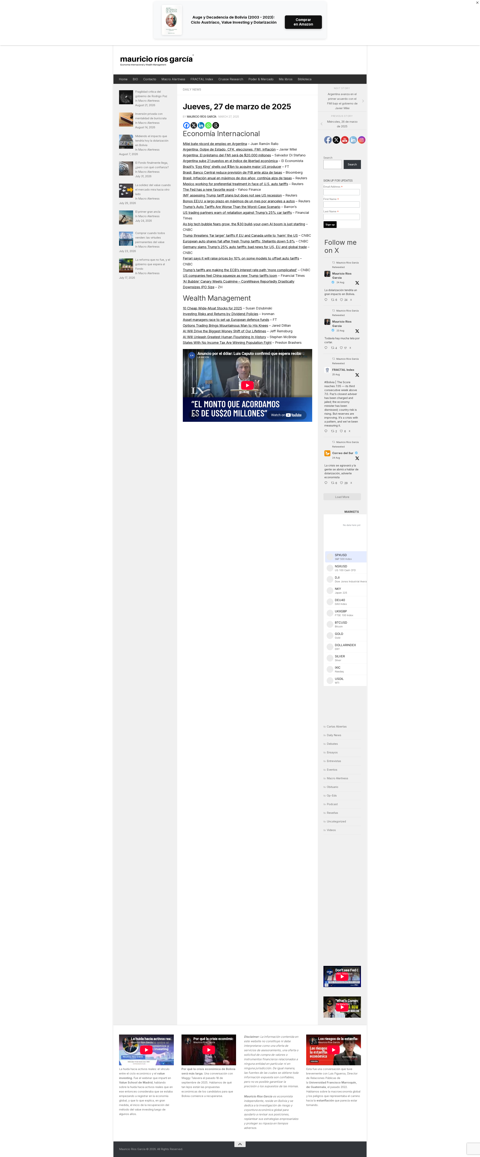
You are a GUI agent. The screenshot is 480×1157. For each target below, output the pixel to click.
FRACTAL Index (201, 79)
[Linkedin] (201, 125)
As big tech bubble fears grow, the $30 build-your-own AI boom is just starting (244, 224)
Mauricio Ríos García (201, 116)
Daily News (192, 89)
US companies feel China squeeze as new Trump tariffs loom (230, 276)
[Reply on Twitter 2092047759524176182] (326, 431)
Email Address (333, 186)
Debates (332, 744)
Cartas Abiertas (337, 726)
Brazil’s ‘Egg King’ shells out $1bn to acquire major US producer (232, 167)
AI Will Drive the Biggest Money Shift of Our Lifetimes (224, 331)
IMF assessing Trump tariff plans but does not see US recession (232, 195)
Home (123, 79)
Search (327, 157)
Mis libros (285, 79)
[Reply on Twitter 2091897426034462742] (326, 300)
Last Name (331, 211)
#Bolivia (329, 382)
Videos (331, 830)
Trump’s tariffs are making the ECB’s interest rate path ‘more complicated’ (240, 270)
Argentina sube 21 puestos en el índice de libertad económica (230, 161)
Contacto (149, 79)
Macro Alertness (173, 79)
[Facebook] (186, 125)
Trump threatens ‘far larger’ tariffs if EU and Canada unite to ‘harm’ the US (240, 235)
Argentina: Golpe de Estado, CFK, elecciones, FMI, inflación (229, 149)
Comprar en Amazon (303, 22)
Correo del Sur (342, 453)
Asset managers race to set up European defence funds (226, 320)
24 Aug (340, 282)
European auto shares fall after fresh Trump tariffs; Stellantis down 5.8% (239, 241)
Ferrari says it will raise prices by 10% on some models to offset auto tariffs (241, 258)
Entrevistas (334, 761)
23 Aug (340, 330)
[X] (193, 125)
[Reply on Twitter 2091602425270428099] (326, 348)
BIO (135, 79)
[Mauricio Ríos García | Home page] (160, 60)
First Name (331, 199)
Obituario (332, 787)
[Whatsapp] (208, 125)
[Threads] (215, 125)
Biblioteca (304, 79)
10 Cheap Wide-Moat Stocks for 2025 (212, 308)
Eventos (332, 769)
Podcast (332, 804)
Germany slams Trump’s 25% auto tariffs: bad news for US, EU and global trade (245, 247)
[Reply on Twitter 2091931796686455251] (326, 483)
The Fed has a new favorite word (208, 189)
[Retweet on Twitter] (333, 262)
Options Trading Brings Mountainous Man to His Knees (225, 325)
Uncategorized (336, 821)
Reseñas (332, 813)
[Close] (477, 2)
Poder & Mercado (261, 79)
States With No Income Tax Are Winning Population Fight (227, 343)
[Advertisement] (342, 900)
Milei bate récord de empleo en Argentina (215, 144)
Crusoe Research (230, 79)
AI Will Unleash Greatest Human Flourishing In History (224, 337)
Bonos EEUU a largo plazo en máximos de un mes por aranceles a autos (239, 201)
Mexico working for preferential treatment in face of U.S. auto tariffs (235, 184)
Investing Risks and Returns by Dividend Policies (220, 314)
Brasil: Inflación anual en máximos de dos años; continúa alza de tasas (237, 178)
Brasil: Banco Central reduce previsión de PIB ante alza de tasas (232, 172)
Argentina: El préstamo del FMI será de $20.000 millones (227, 155)
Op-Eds (332, 795)
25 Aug (336, 374)
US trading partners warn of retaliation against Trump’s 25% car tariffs (237, 213)
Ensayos (332, 752)
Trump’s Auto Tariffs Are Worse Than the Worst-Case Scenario (231, 207)
